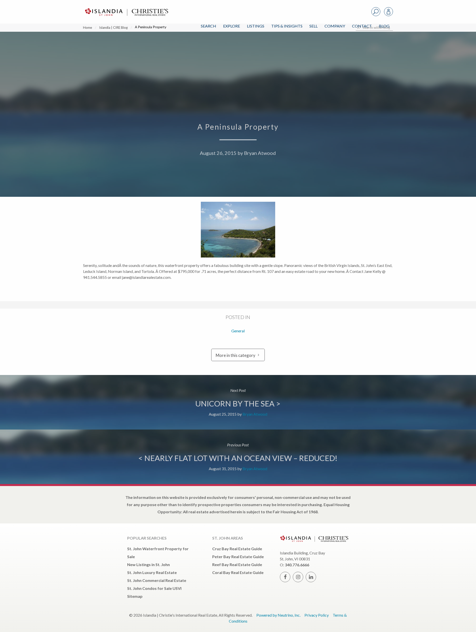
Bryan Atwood (260, 153)
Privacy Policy (316, 615)
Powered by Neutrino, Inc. (278, 615)
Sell (313, 26)
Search (208, 26)
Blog (384, 26)
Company (335, 26)
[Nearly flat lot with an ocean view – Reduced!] (238, 457)
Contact (362, 26)
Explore (231, 26)
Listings (255, 26)
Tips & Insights (286, 26)
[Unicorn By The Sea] (238, 402)
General (238, 330)
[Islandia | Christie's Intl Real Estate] (126, 7)
